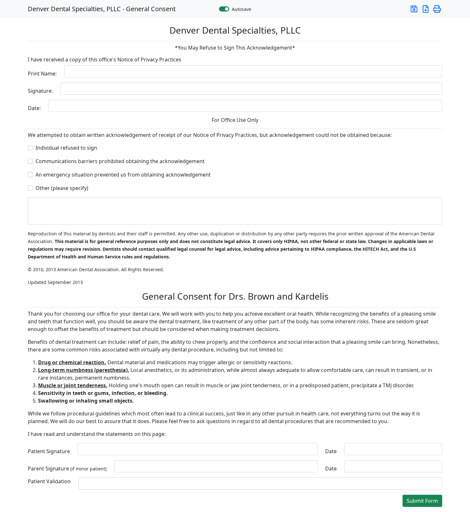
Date (331, 451)
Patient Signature (49, 451)
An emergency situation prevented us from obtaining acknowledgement (123, 174)
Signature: (40, 90)
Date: (34, 108)
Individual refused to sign (66, 147)
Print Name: (42, 73)
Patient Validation (49, 481)
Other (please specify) (61, 188)
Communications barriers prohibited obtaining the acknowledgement (120, 161)
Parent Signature (67, 468)
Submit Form (422, 500)
